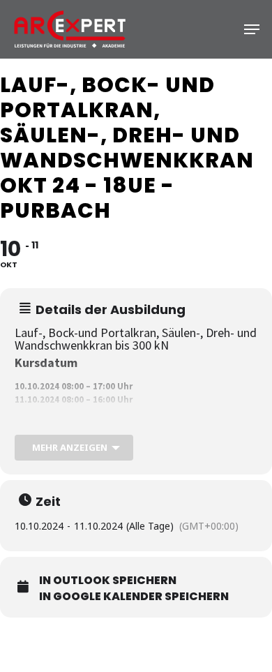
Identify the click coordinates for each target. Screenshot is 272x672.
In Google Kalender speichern (134, 596)
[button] (251, 29)
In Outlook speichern (107, 580)
